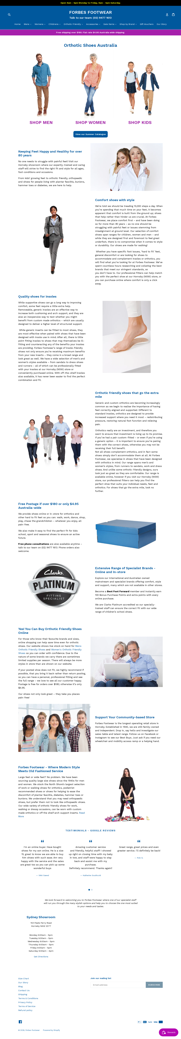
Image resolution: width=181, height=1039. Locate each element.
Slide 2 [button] (92, 890)
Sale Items (110, 24)
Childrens (55, 24)
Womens (41, 24)
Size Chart (23, 978)
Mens (28, 24)
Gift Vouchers (146, 24)
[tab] (89, 890)
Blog (20, 986)
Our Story (162, 24)
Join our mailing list (100, 978)
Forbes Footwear (90, 12)
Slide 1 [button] (89, 890)
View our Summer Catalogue (90, 134)
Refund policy (25, 1010)
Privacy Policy (25, 1002)
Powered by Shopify (51, 1030)
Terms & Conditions (28, 998)
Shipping (22, 994)
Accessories (93, 24)
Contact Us (24, 990)
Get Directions (41, 956)
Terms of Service (26, 1006)
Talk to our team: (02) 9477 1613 (90, 17)
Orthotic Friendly (74, 24)
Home (17, 24)
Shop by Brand (129, 24)
